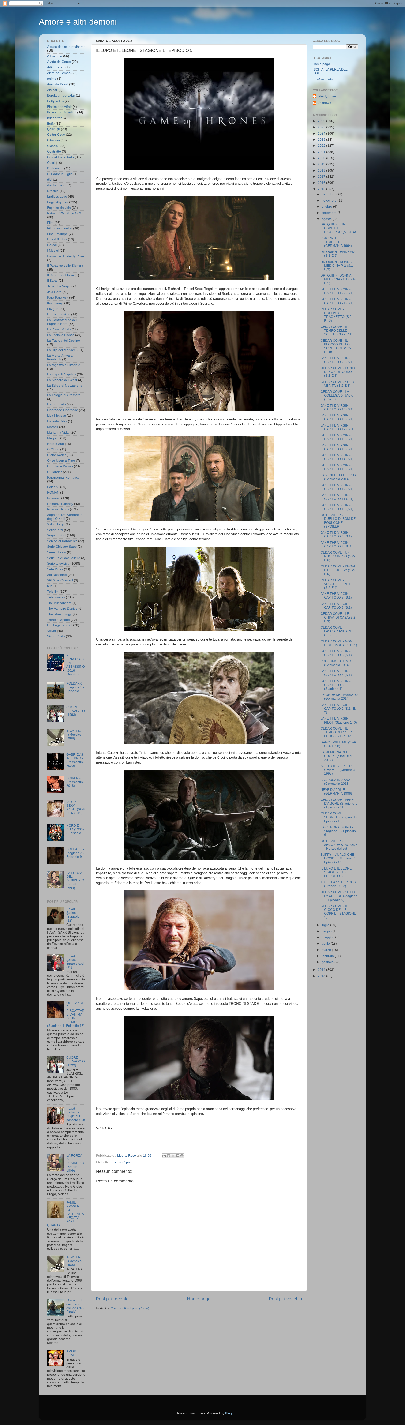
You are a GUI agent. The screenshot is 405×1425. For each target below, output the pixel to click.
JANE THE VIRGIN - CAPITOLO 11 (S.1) (337, 497)
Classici (52, 146)
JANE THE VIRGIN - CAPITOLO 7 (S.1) (336, 595)
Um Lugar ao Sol (59, 625)
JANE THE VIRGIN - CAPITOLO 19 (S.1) (337, 407)
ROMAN (53, 492)
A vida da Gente (59, 62)
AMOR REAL (71, 1353)
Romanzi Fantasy (60, 504)
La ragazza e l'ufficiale (63, 365)
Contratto (54, 151)
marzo (327, 950)
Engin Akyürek (57, 202)
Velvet (51, 631)
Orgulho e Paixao (60, 466)
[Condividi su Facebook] (177, 1155)
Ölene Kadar (56, 455)
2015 (322, 189)
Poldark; (53, 487)
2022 (322, 145)
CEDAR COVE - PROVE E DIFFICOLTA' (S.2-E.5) (338, 570)
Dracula (53, 191)
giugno (327, 931)
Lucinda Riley (57, 421)
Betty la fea (55, 101)
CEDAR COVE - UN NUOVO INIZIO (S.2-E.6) (338, 556)
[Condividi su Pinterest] (182, 1155)
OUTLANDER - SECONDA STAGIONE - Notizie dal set (339, 844)
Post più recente (112, 1298)
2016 (322, 182)
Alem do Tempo (59, 73)
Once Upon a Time (61, 460)
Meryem (53, 438)
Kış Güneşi (55, 303)
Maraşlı (52, 427)
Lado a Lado (56, 404)
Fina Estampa (57, 234)
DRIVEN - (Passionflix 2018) (74, 782)
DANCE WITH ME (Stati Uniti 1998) (338, 744)
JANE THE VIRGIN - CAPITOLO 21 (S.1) (337, 301)
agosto (327, 219)
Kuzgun (52, 309)
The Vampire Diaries (62, 608)
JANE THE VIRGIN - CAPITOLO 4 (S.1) (336, 673)
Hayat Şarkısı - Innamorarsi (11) (75, 961)
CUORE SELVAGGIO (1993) (75, 710)
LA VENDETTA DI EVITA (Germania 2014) (338, 477)
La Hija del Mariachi (61, 350)
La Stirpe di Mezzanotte (64, 385)
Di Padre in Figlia (59, 174)
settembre (330, 212)
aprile (326, 943)
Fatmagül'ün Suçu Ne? (64, 213)
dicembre (329, 194)
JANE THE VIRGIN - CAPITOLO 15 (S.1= (337, 447)
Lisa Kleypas (56, 415)
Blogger (230, 1413)
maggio (328, 937)
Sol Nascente (57, 575)
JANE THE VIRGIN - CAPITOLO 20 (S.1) (337, 360)
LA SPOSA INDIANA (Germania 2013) (335, 781)
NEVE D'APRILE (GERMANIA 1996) (336, 791)
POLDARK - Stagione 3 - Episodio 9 (75, 853)
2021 (322, 152)
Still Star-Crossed (60, 580)
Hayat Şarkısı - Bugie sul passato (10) (75, 1114)
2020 (322, 158)
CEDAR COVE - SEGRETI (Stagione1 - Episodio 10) (339, 817)
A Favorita (54, 56)
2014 (322, 969)
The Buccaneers (59, 603)
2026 (322, 121)
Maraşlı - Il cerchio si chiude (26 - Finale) (75, 1306)
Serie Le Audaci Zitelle (63, 558)
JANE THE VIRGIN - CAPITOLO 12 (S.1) (337, 487)
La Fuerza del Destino (63, 340)
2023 (322, 139)
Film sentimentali (59, 228)
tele (49, 586)
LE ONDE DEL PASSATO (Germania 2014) (339, 696)
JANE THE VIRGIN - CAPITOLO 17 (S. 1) (338, 427)
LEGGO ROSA (323, 79)
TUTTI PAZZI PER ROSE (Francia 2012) (339, 884)
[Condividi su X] (173, 1155)
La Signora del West (62, 380)
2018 (322, 170)
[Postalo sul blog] (168, 1155)
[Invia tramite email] (164, 1155)
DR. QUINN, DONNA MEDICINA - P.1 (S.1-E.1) (338, 279)
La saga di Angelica (61, 374)
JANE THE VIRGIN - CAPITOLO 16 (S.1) (337, 437)
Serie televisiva (58, 563)
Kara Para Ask (57, 297)
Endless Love (57, 196)
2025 (322, 127)
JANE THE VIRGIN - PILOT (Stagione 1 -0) (339, 720)
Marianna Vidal (58, 432)
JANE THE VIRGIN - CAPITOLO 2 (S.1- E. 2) (338, 708)
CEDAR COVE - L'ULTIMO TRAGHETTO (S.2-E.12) (337, 315)
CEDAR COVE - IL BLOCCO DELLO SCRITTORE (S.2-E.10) (336, 346)
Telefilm (53, 591)
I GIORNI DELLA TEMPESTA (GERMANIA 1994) (336, 241)
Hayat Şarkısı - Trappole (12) (72, 914)
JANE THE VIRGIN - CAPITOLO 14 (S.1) (337, 457)
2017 (322, 176)
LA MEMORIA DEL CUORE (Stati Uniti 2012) (336, 755)
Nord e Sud (55, 444)
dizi (49, 179)
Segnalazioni (56, 535)
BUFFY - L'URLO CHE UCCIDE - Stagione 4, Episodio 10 (338, 858)
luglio (326, 925)
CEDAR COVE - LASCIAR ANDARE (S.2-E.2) (336, 631)
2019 (322, 164)
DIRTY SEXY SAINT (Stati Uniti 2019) (75, 807)
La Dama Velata (59, 329)
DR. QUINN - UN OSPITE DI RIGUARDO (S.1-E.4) (338, 228)
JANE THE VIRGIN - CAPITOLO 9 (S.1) (336, 534)
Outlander (54, 472)
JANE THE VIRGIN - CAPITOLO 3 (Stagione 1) (336, 684)
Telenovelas (56, 597)
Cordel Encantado (60, 157)
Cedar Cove (56, 134)
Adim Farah (55, 67)
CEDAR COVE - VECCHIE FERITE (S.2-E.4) (336, 583)
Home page (199, 1298)
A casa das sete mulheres (66, 47)
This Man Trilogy (59, 614)
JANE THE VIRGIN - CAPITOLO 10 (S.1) (337, 507)
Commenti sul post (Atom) (130, 1308)
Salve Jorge (56, 524)
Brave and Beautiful (61, 112)
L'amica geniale (58, 314)
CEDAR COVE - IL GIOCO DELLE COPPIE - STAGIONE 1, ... (338, 911)
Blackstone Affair (59, 107)
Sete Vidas (55, 569)
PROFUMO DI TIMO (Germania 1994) (336, 663)
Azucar (52, 90)
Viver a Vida (56, 636)
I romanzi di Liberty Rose (65, 256)
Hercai (52, 245)
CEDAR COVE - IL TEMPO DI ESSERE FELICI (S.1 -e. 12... (337, 732)
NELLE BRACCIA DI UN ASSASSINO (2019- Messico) (75, 665)
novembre (330, 200)
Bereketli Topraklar (61, 95)
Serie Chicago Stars (62, 546)
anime (51, 78)
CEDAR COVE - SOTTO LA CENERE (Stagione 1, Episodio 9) (339, 895)
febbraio (328, 956)
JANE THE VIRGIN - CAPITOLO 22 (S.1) (337, 291)
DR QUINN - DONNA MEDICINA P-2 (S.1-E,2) (337, 265)
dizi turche (54, 185)
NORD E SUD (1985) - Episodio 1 (75, 829)
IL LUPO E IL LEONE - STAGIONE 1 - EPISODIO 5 (337, 872)
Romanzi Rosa (58, 509)
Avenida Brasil (57, 84)
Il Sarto (52, 280)
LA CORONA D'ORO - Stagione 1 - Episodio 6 (338, 830)
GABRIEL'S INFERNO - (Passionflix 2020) (74, 760)
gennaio (328, 962)
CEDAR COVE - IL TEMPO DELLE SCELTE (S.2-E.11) (336, 330)
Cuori (51, 163)
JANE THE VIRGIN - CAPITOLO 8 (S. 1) (337, 544)
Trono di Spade (122, 1162)
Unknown (324, 103)
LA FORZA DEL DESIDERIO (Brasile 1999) (75, 880)
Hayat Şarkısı (57, 239)
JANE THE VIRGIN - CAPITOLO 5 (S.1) (336, 653)
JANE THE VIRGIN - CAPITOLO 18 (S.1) (337, 417)
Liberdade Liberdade (62, 410)
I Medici (53, 250)
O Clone (53, 449)
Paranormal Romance (63, 477)
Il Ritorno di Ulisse (60, 275)
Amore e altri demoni (78, 21)
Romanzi (53, 498)
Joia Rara (54, 292)
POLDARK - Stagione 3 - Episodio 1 (75, 687)
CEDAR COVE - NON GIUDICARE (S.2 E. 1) (339, 643)
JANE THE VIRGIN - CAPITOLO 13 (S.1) (337, 467)
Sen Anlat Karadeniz (62, 541)
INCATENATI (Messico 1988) (75, 734)
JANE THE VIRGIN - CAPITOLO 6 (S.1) (336, 605)
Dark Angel (55, 168)
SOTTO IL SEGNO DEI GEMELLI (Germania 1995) (338, 769)
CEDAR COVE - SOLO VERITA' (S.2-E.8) (337, 383)
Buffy (51, 123)
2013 (322, 976)
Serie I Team (56, 552)
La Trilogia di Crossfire (63, 395)
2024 (322, 133)
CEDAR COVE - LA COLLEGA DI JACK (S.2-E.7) (337, 395)
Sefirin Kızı (55, 530)
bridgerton (54, 118)
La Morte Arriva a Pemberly (60, 357)
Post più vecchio (285, 1298)
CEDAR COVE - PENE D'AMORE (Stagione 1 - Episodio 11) (339, 803)
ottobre (327, 206)
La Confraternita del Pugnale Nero (62, 322)
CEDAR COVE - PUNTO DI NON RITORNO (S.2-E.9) (338, 371)
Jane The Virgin (59, 286)
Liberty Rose (326, 96)
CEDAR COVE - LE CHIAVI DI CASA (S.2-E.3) (338, 617)
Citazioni (53, 140)
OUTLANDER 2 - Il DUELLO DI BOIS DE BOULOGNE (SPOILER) (338, 520)
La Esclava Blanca (60, 335)
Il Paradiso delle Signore (65, 265)
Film (50, 223)
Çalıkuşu (53, 129)
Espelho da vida (59, 208)
